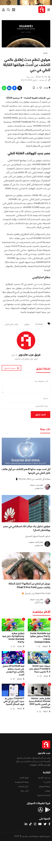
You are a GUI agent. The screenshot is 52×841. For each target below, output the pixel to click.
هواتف (47, 790)
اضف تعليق (40, 414)
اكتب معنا (24, 790)
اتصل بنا (47, 781)
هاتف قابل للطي (11, 324)
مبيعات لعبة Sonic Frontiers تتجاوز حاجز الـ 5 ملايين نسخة (39, 669)
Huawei (39, 324)
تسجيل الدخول (10, 368)
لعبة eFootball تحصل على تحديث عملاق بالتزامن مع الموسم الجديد (13, 670)
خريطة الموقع (44, 786)
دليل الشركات (23, 786)
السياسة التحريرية (43, 795)
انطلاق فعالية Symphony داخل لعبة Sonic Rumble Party (13, 637)
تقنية (45, 52)
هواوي (26, 324)
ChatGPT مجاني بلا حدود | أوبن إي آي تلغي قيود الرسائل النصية (13, 701)
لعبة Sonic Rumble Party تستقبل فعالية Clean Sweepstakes (40, 637)
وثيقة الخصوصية (21, 781)
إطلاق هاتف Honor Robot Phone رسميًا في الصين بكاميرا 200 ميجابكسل (39, 702)
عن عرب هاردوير (44, 777)
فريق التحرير (24, 777)
